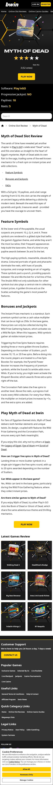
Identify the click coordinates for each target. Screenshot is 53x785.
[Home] (2, 125)
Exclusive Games (8, 671)
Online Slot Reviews (17, 11)
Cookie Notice (14, 762)
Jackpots (18, 676)
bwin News (22, 699)
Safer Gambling (33, 730)
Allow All (26, 769)
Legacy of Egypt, (13, 445)
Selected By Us (23, 671)
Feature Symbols (14, 172)
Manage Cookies (26, 780)
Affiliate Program (9, 699)
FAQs (8, 185)
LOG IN (35, 4)
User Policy (19, 730)
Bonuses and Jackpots (16, 179)
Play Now (26, 76)
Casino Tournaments (32, 676)
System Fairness (8, 735)
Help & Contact (32, 694)
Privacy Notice (7, 730)
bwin (47, 441)
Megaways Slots (8, 717)
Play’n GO (17, 147)
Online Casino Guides (38, 11)
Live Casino (6, 681)
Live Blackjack (7, 676)
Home (3, 11)
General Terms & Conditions (13, 694)
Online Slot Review (18, 125)
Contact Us (10, 655)
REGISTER (45, 4)
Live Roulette (36, 671)
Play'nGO (20, 88)
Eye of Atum (28, 445)
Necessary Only (26, 775)
